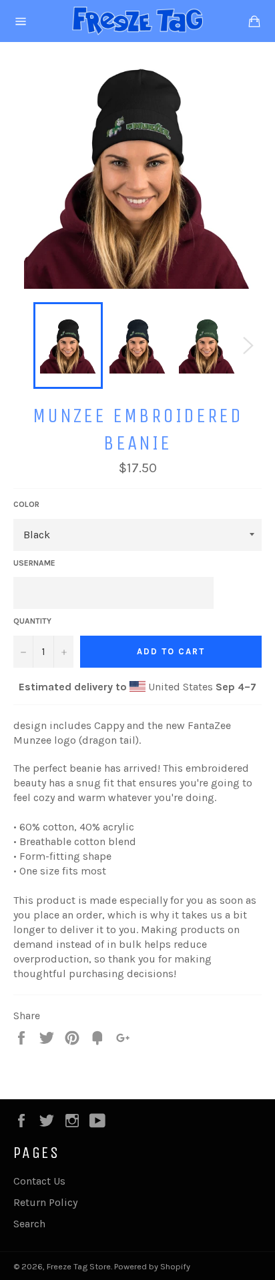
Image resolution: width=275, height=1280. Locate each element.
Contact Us (39, 1181)
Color (26, 504)
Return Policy (45, 1202)
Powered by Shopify (152, 1266)
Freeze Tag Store (79, 1266)
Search (29, 1223)
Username (34, 563)
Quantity (32, 621)
